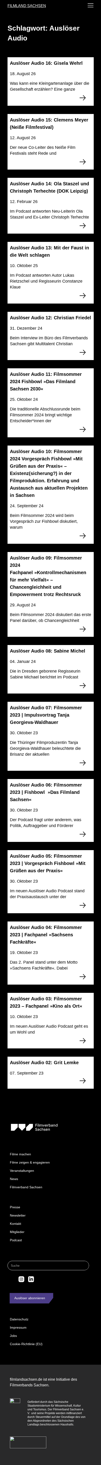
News (14, 1179)
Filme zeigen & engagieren (30, 1162)
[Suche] (84, 1265)
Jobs (13, 1336)
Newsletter (18, 1215)
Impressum (18, 1327)
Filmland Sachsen (27, 6)
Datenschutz (19, 1319)
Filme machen (20, 1154)
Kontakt (15, 1224)
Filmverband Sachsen (26, 1187)
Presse (15, 1207)
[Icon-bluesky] (12, 1279)
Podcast (16, 1240)
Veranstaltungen (22, 1171)
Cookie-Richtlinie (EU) (26, 1344)
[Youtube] (41, 1279)
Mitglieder (17, 1232)
